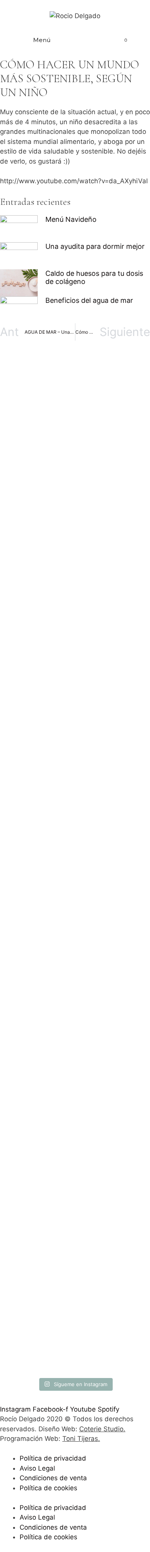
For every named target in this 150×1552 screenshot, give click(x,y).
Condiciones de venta (53, 1478)
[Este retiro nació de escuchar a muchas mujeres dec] (75, 525)
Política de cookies (48, 1488)
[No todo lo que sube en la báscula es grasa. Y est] (75, 651)
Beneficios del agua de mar (89, 300)
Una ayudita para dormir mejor (95, 246)
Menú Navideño (71, 219)
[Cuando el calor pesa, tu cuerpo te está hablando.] (75, 1018)
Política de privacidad (53, 1458)
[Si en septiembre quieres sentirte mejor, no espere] (75, 822)
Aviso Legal (37, 1468)
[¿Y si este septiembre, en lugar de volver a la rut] (75, 1243)
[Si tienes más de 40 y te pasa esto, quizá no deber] (75, 417)
